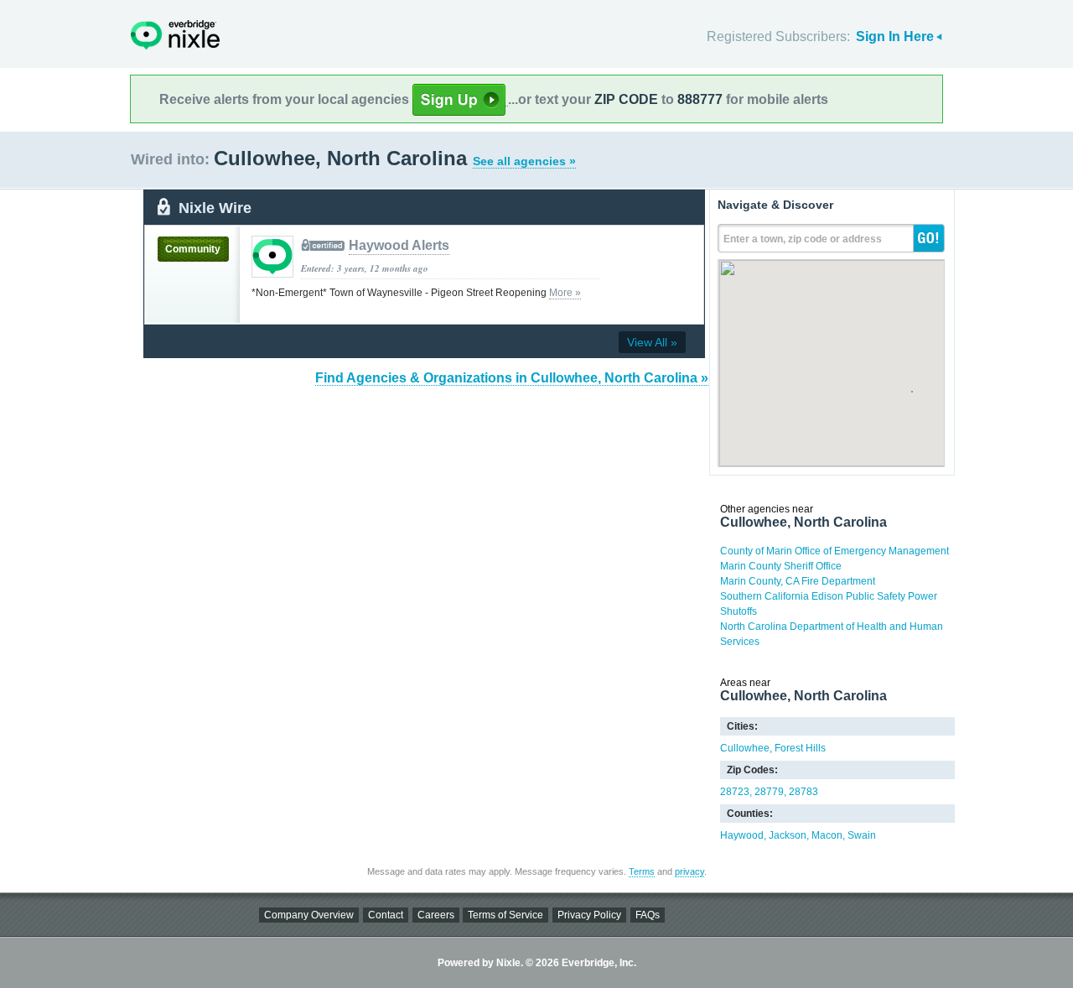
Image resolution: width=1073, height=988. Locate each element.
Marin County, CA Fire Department (797, 581)
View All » (652, 342)
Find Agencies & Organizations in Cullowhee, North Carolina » (511, 378)
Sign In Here (895, 36)
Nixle (175, 34)
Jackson (787, 835)
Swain (862, 835)
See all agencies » (524, 161)
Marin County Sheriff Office (781, 566)
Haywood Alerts (399, 245)
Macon (826, 835)
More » (565, 293)
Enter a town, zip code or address (802, 239)
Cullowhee (745, 748)
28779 (769, 792)
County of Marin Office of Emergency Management (834, 551)
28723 (734, 792)
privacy (689, 871)
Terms (642, 871)
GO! (929, 238)
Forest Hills (800, 748)
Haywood (742, 835)
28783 (803, 792)
